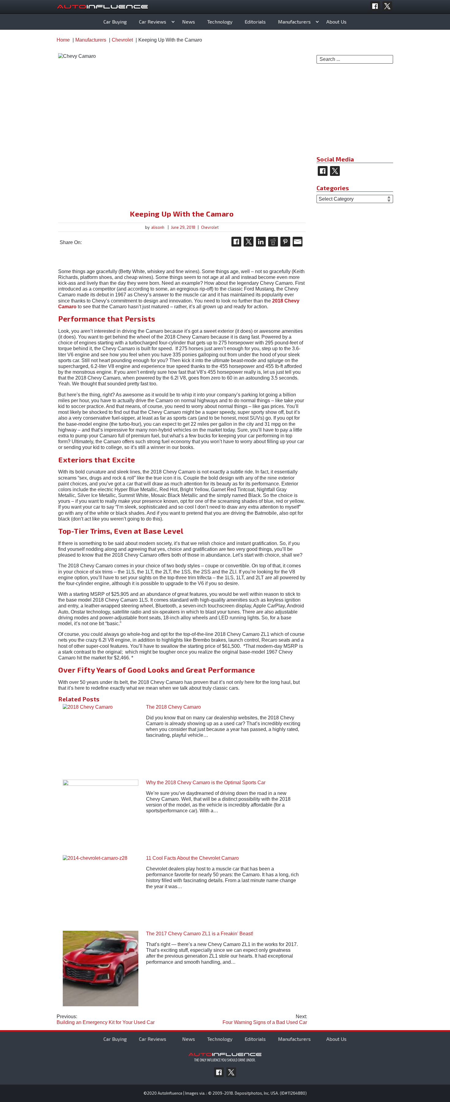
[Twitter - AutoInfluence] (387, 6)
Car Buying (115, 21)
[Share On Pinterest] (285, 242)
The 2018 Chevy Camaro (173, 707)
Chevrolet (210, 227)
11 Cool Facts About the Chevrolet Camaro (192, 858)
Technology (219, 21)
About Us (336, 21)
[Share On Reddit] (273, 242)
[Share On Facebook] (236, 242)
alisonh (157, 227)
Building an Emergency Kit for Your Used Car (106, 1019)
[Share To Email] (297, 242)
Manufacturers (294, 21)
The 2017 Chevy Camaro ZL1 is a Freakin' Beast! (199, 933)
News (188, 21)
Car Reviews (152, 21)
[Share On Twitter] (248, 242)
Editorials (255, 21)
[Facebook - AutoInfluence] (375, 6)
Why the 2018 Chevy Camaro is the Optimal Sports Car (205, 782)
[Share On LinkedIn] (261, 242)
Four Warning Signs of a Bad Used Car (265, 1019)
